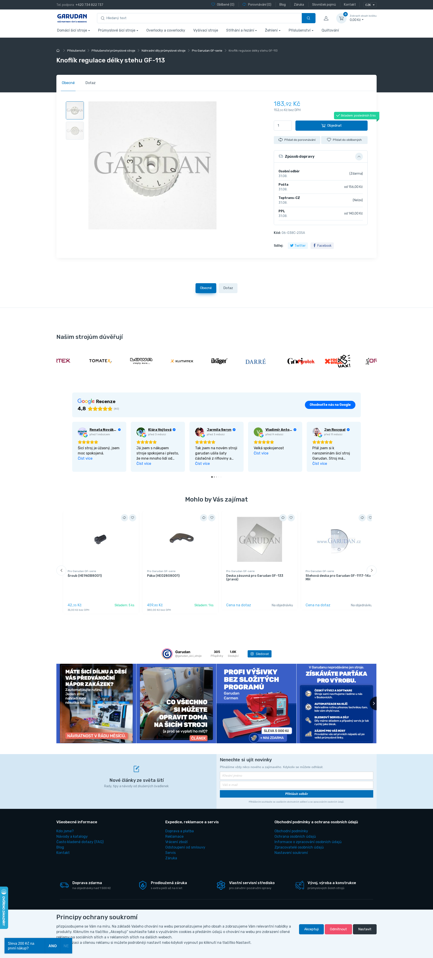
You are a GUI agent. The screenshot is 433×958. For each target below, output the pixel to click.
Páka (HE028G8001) (163, 576)
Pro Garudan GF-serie (82, 571)
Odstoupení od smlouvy (185, 847)
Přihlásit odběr (296, 794)
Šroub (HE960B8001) (85, 576)
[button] (320, 157)
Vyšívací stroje (205, 30)
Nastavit (364, 929)
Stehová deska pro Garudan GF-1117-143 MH (338, 578)
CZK (368, 5)
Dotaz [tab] (90, 83)
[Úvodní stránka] (58, 50)
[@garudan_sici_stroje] (167, 653)
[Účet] (326, 18)
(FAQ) (80, 842)
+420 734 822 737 (89, 5)
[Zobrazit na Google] (82, 431)
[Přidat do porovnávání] (124, 517)
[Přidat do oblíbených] (132, 517)
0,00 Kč (363, 18)
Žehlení (271, 30)
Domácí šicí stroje (72, 30)
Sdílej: (278, 246)
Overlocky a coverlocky (165, 30)
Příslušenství (300, 30)
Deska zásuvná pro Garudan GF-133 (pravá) (254, 578)
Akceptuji (311, 929)
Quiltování (330, 30)
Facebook (324, 246)
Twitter (300, 246)
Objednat (334, 125)
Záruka (171, 858)
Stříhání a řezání (240, 30)
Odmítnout (338, 929)
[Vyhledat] (309, 18)
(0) (225, 5)
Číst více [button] (85, 458)
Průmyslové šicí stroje (116, 30)
